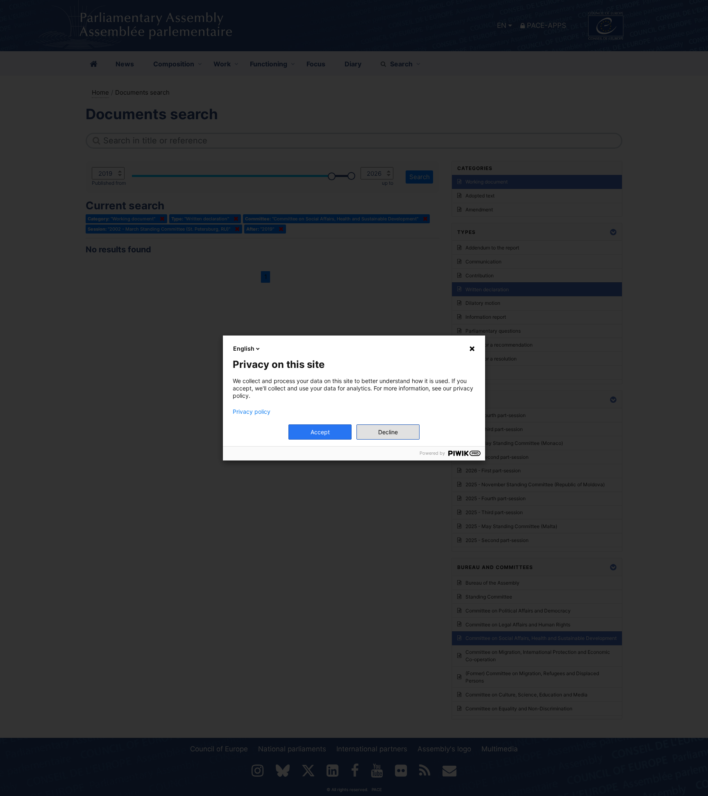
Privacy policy (251, 411)
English (243, 348)
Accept (320, 432)
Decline (388, 432)
